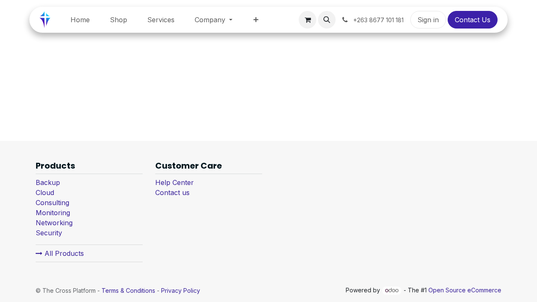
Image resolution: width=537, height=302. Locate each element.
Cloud (45, 192)
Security (49, 233)
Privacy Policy (180, 290)
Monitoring (53, 212)
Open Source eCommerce (464, 290)
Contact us (172, 192)
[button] (327, 20)
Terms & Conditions (128, 290)
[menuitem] (80, 19)
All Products (63, 253)
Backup (48, 182)
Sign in (428, 20)
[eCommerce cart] (307, 20)
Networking (54, 223)
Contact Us (472, 20)
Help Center (174, 182)
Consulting (52, 202)
